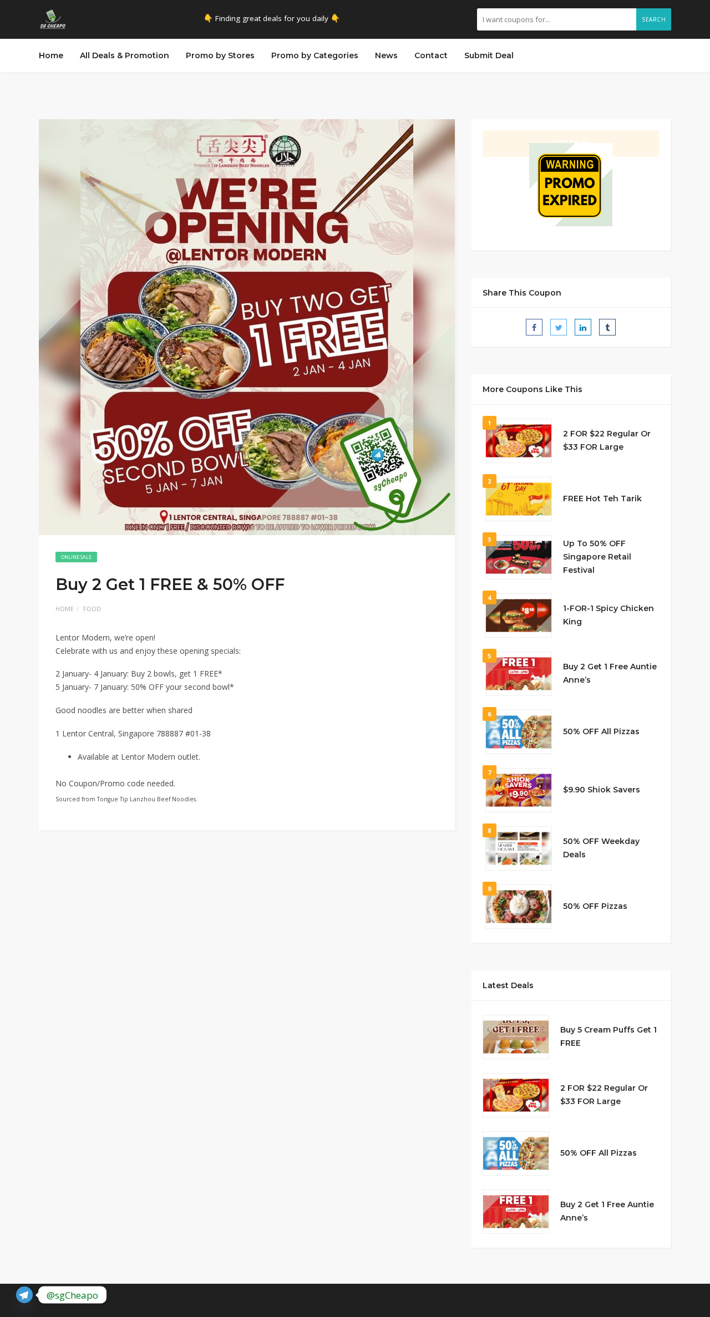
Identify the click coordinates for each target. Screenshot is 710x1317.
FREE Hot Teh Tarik (602, 499)
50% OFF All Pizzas (601, 731)
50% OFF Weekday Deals (601, 848)
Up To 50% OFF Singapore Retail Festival (597, 556)
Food (92, 608)
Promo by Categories (314, 55)
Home (51, 55)
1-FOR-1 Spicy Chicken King (608, 615)
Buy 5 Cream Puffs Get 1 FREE (608, 1036)
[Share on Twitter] (558, 327)
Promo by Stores (220, 55)
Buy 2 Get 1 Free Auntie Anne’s (610, 673)
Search (654, 19)
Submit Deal (489, 55)
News (386, 55)
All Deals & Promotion (124, 55)
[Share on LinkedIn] (583, 327)
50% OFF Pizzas (595, 906)
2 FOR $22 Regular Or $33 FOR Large (607, 440)
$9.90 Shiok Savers (601, 790)
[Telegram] (24, 1295)
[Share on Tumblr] (607, 327)
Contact (431, 55)
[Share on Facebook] (534, 327)
